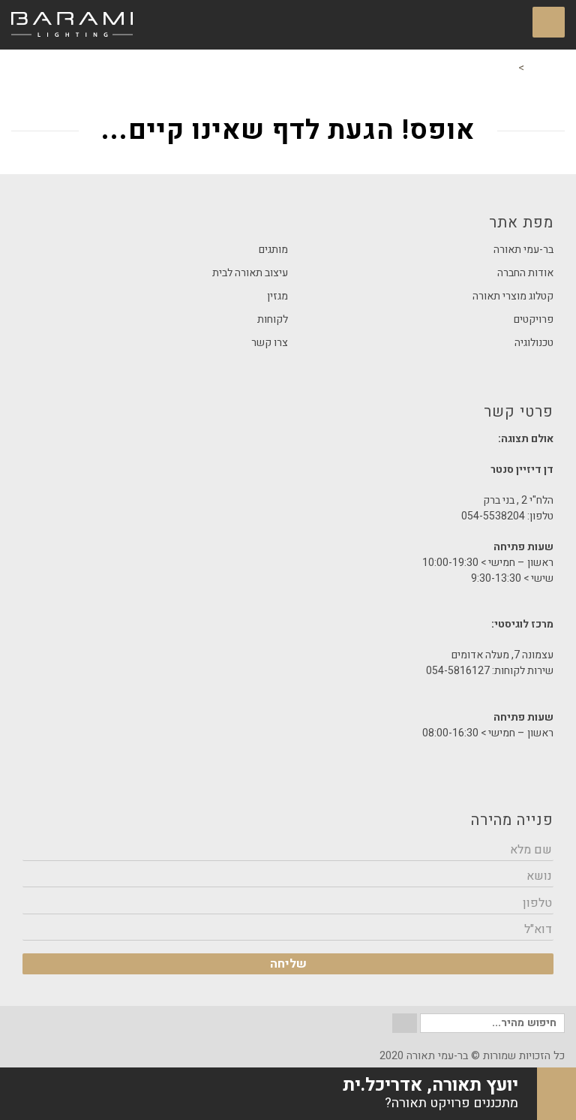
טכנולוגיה (534, 343)
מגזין (277, 296)
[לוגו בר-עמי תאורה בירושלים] (72, 24)
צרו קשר (269, 343)
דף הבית (546, 68)
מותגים (273, 249)
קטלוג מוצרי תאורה (513, 296)
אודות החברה (525, 273)
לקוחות (272, 319)
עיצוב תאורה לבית (250, 273)
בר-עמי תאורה (524, 249)
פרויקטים (534, 319)
